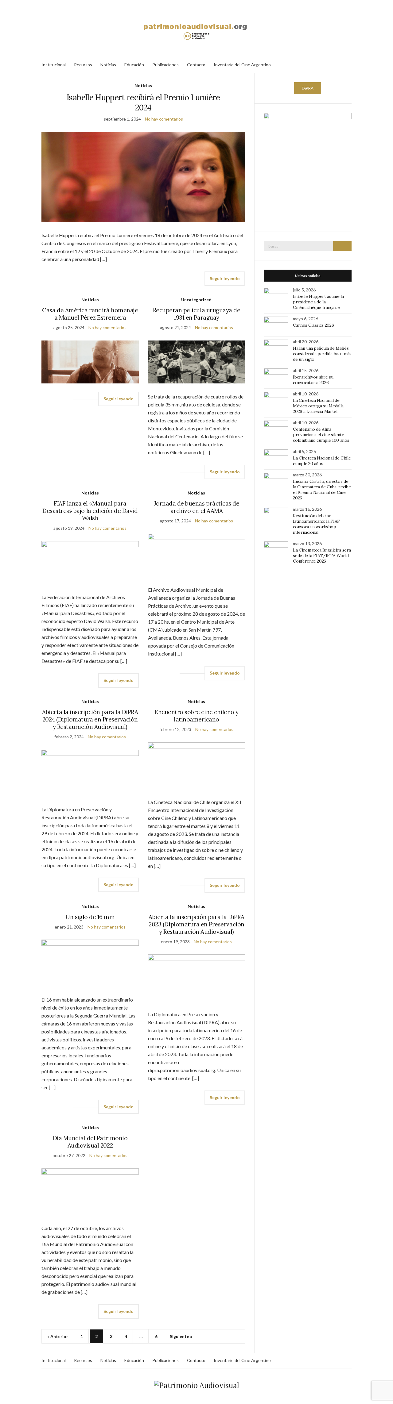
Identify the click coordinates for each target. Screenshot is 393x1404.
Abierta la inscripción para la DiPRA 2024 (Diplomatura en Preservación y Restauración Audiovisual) (90, 719)
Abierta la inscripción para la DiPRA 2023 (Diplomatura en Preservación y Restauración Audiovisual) (196, 924)
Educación (134, 64)
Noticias (108, 64)
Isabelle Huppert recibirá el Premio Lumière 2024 (143, 102)
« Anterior (57, 1336)
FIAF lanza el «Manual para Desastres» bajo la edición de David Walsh (90, 511)
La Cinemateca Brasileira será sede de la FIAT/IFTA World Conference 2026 (322, 555)
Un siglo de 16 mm (90, 917)
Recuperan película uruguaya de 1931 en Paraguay (196, 313)
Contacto (196, 64)
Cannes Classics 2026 (313, 325)
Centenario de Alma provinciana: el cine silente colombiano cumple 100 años (321, 434)
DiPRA (307, 88)
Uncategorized (196, 299)
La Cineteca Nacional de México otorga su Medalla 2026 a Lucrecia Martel (318, 406)
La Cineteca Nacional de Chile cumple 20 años (322, 460)
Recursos (83, 64)
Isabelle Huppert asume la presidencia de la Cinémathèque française (318, 302)
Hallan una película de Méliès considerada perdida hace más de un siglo (322, 353)
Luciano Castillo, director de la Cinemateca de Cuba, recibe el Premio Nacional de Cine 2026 (322, 490)
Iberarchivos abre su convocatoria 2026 (313, 379)
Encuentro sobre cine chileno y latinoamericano (196, 715)
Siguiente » (181, 1336)
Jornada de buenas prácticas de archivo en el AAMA (196, 507)
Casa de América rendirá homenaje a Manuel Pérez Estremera (90, 313)
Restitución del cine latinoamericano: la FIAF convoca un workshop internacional (316, 524)
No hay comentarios (164, 118)
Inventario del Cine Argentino (242, 64)
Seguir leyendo (225, 278)
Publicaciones (165, 64)
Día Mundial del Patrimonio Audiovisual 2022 (90, 1141)
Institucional (53, 64)
